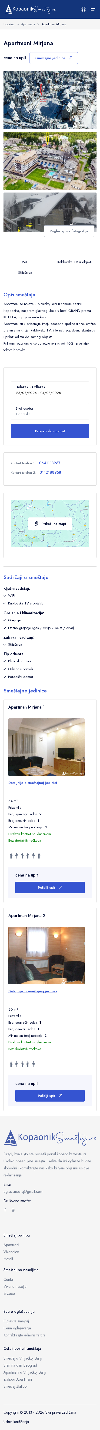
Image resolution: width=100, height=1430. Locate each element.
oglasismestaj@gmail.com (23, 1191)
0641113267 (49, 463)
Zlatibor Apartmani (17, 1379)
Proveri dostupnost (50, 431)
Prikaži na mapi (54, 523)
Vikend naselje (15, 1286)
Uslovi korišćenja (16, 1421)
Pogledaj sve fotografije (69, 231)
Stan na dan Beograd (20, 1365)
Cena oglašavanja (17, 1328)
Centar (8, 1279)
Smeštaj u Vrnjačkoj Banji (22, 1358)
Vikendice (11, 1252)
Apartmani (11, 1245)
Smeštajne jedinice (50, 58)
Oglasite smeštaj (16, 1321)
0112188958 (50, 472)
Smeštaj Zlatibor (15, 1386)
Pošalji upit (46, 887)
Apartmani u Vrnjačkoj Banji (24, 1372)
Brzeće (9, 1293)
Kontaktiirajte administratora (24, 1335)
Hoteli (8, 1259)
